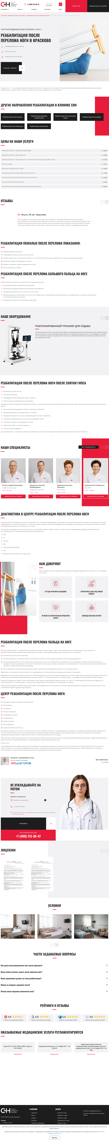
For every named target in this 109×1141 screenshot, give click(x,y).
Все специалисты (88, 447)
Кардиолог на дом (62, 1115)
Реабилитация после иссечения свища (65, 117)
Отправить (23, 823)
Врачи (19, 9)
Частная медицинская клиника (13, 15)
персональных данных (18, 814)
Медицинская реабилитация (38, 15)
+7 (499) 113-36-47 (33, 4)
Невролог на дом (62, 1118)
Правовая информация (37, 1123)
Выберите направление (18, 797)
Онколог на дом (61, 1123)
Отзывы (34, 9)
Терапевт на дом (62, 1113)
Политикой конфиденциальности (30, 812)
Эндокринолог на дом (63, 1120)
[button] (102, 201)
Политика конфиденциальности (92, 1111)
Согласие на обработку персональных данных (93, 1114)
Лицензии (34, 1113)
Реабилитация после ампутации (12, 126)
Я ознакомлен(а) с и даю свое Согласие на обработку (34, 813)
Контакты (47, 9)
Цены (60, 9)
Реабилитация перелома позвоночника (39, 117)
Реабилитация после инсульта (13, 117)
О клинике (4, 9)
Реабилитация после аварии (91, 117)
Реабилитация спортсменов (39, 126)
